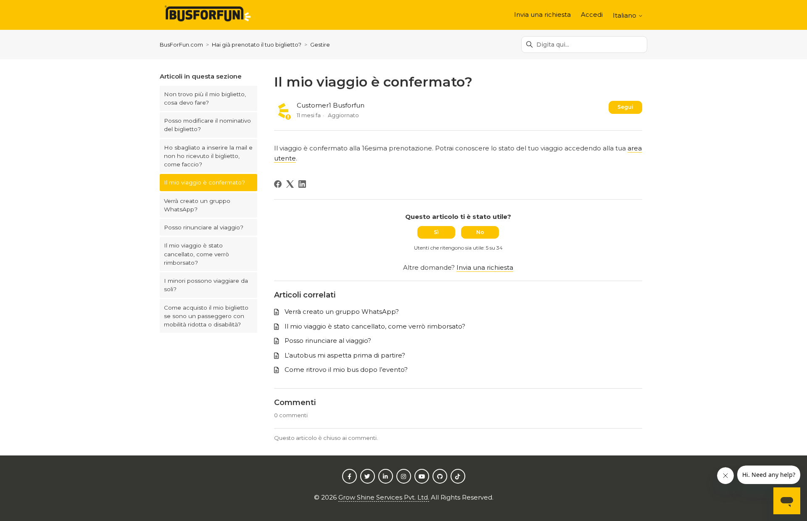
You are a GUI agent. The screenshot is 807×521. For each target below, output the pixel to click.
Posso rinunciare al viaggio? (203, 227)
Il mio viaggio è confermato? (204, 182)
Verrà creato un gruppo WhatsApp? (197, 205)
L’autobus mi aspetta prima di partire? (345, 355)
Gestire (320, 44)
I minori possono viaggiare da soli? (206, 284)
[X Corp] (290, 184)
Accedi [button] (592, 14)
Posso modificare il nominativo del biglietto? (207, 124)
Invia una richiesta (542, 14)
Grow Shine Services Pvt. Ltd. (383, 497)
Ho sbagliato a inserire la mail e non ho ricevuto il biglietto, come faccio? (208, 156)
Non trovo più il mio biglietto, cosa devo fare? (205, 98)
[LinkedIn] (302, 184)
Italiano (625, 15)
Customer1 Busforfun (330, 105)
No (480, 232)
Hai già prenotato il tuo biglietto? (256, 44)
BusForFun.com (181, 44)
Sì (436, 232)
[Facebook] (278, 184)
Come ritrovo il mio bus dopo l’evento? (346, 370)
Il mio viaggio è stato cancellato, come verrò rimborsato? (196, 254)
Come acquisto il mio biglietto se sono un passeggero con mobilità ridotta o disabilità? (206, 316)
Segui (625, 107)
